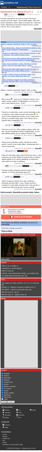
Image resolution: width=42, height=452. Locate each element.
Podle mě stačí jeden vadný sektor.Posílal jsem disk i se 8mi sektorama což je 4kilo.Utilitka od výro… (20, 70)
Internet (6, 384)
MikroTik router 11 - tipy (9, 292)
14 (2, 284)
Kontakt (4, 442)
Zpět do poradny (6, 192)
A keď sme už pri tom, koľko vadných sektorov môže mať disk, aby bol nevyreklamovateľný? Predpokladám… (20, 59)
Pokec (6, 399)
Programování (8, 382)
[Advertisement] (21, 35)
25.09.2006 (20, 151)
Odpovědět (37, 29)
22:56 (30, 94)
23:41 (30, 166)
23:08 (22, 125)
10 (30, 289)
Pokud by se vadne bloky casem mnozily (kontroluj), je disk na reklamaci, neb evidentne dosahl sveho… (21, 54)
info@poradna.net (26, 448)
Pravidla (4, 434)
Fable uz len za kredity (8, 266)
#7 (40, 176)
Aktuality (3, 262)
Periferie (6, 376)
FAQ (3, 440)
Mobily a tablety (9, 393)
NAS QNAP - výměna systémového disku (15, 290)
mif (5, 86)
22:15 (26, 14)
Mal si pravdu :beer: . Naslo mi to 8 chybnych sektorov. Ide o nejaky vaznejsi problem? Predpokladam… (21, 48)
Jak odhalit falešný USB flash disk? (13, 276)
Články (3, 279)
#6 (40, 165)
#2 (40, 94)
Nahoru (36, 192)
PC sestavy (7, 388)
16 (37, 273)
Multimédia (7, 378)
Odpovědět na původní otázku (23, 192)
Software (30, 14)
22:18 (16, 86)
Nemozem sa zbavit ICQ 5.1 (17, 11)
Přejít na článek (6, 231)
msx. (6, 125)
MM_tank (8, 151)
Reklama (4, 436)
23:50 (21, 177)
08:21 (25, 151)
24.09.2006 (21, 14)
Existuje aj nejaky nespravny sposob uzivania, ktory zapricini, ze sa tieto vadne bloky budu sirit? (19, 75)
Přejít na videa (5, 259)
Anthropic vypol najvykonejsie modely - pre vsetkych (18, 273)
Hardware (7, 373)
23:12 (22, 138)
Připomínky (7, 397)
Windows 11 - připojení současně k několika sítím (17, 287)
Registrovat (37, 7)
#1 (40, 85)
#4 (40, 125)
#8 (40, 150)
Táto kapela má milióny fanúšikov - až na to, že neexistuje (18, 234)
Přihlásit (30, 7)
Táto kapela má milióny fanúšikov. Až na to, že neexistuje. (20, 283)
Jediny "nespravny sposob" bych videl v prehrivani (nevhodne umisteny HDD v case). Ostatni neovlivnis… (20, 80)
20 (26, 276)
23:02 (21, 108)
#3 (40, 107)
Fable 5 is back (6, 271)
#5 (40, 138)
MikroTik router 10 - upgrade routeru (13, 294)
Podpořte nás (5, 206)
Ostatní (6, 391)
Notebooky (7, 395)
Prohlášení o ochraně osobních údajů (12, 444)
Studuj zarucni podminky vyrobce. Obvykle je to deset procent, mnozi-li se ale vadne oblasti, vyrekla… (19, 64)
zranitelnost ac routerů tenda (10, 268)
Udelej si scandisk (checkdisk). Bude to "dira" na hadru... (19, 44)
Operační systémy (10, 386)
